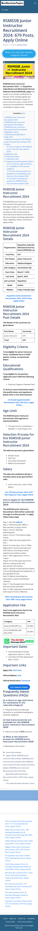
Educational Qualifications (14, 134)
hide (22, 113)
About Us (13, 918)
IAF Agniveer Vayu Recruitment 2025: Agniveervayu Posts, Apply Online (18, 858)
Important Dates (11, 156)
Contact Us (22, 918)
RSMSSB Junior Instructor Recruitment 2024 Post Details (19, 765)
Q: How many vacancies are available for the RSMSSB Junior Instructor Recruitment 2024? (19, 173)
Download (26, 680)
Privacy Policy (10, 922)
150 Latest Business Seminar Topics (20, 783)
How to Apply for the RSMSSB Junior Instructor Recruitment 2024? (19, 149)
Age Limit (8, 137)
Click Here (17, 670)
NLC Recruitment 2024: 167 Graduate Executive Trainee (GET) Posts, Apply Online (18, 886)
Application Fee (10, 154)
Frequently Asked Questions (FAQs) (18, 161)
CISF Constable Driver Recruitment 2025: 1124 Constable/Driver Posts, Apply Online (18, 824)
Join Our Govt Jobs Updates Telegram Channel (20, 53)
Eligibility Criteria (11, 132)
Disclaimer (31, 918)
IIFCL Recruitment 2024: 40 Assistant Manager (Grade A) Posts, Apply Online (16, 895)
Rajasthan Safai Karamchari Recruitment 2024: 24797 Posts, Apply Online (18, 777)
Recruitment (16, 752)
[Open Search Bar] (35, 3)
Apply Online (11, 755)
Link (19, 675)
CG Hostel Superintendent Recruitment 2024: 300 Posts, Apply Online (19, 402)
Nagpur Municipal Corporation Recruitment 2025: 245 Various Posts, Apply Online (17, 849)
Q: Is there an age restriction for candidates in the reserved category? (19, 166)
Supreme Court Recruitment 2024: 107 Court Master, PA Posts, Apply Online (18, 903)
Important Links (11, 159)
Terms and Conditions (24, 922)
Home (8, 752)
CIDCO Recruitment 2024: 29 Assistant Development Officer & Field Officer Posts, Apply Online (18, 866)
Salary (7, 144)
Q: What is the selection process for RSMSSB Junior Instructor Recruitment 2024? (18, 181)
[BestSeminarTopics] (12, 3)
